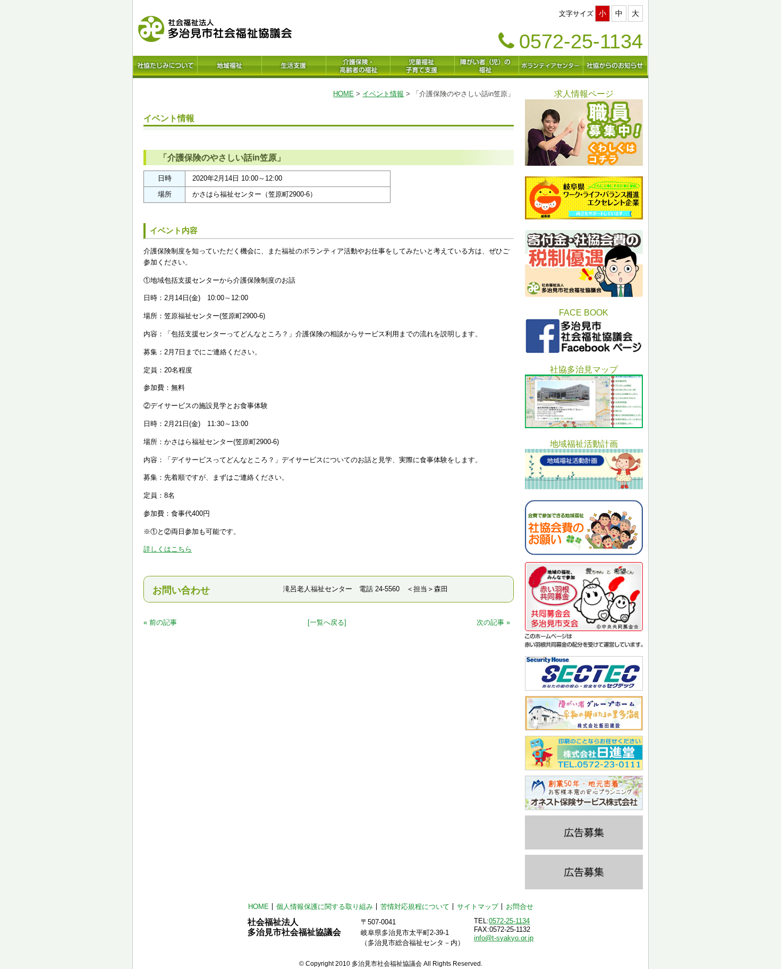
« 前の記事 (160, 622)
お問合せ (519, 907)
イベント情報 (383, 94)
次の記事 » (493, 622)
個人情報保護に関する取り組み (324, 907)
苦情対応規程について (414, 907)
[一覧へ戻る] (327, 622)
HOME (343, 94)
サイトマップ (477, 907)
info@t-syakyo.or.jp (503, 938)
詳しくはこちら (167, 549)
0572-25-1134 (509, 921)
